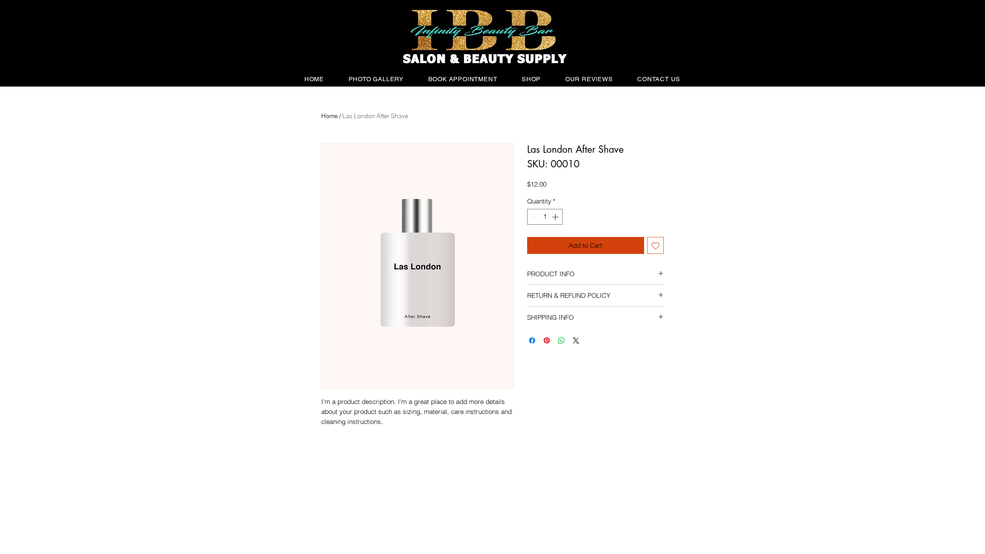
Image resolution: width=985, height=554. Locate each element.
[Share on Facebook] (532, 340)
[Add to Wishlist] (655, 245)
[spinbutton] (545, 217)
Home (329, 116)
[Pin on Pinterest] (546, 340)
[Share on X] (576, 340)
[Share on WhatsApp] (561, 340)
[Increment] (556, 217)
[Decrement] (534, 217)
